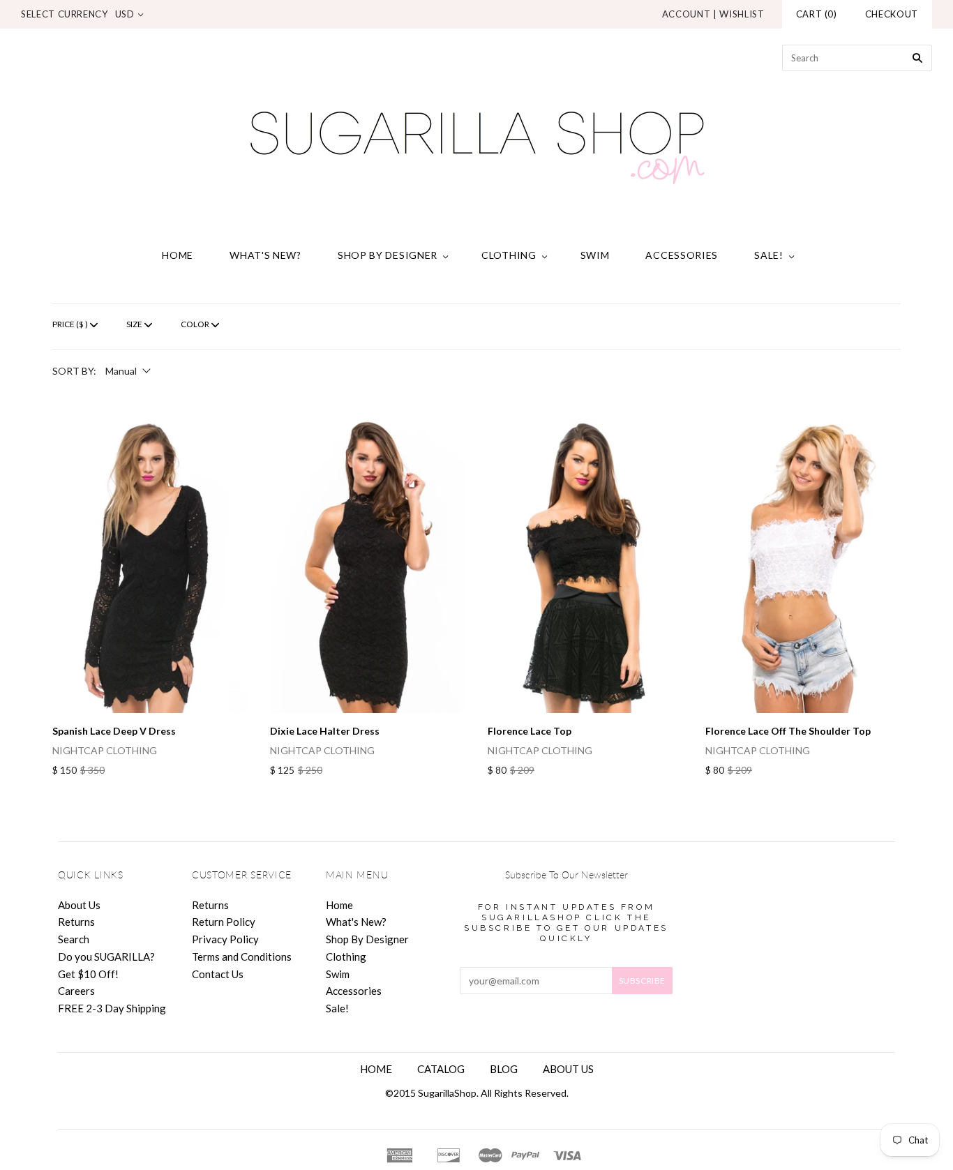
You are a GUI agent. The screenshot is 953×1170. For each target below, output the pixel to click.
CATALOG (441, 1069)
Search (73, 939)
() (816, 14)
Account (686, 14)
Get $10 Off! (88, 974)
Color (195, 324)
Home (177, 255)
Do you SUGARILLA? (106, 956)
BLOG (504, 1069)
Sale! (768, 255)
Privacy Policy (225, 939)
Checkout (891, 14)
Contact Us (217, 974)
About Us (79, 905)
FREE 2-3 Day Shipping (112, 1008)
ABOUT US (568, 1069)
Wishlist (741, 14)
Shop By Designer (387, 255)
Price (70, 324)
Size (134, 324)
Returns (76, 921)
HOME (376, 1069)
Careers (76, 990)
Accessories (681, 255)
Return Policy (223, 921)
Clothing (508, 255)
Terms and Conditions (242, 956)
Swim (595, 255)
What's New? (265, 255)
